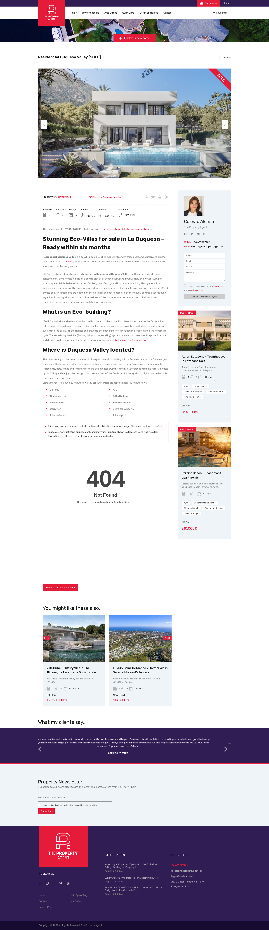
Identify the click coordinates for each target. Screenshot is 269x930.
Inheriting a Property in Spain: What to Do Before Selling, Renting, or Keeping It (131, 866)
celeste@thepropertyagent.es (207, 246)
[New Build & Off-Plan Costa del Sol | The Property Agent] (51, 13)
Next (225, 124)
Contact (167, 12)
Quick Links (128, 12)
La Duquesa (67, 261)
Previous (44, 124)
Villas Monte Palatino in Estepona (150, 668)
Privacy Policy (46, 907)
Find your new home (136, 38)
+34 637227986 (179, 865)
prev (46, 637)
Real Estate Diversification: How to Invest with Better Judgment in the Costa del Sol (134, 889)
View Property (88, 652)
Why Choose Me (90, 12)
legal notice (217, 286)
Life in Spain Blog (148, 12)
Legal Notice (75, 901)
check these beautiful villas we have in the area (127, 229)
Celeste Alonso (185, 876)
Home (73, 12)
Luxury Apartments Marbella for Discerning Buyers (132, 877)
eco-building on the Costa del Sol (128, 340)
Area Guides (110, 12)
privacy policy (197, 290)
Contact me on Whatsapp (146, 197)
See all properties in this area (60, 587)
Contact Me (211, 3)
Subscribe (46, 811)
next (167, 637)
